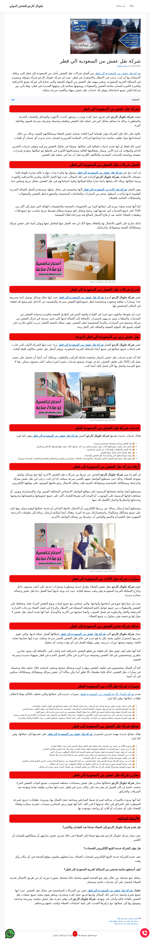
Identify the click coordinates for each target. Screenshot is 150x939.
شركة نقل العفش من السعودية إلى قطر (102, 466)
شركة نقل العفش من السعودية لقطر (101, 428)
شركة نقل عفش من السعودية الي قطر (118, 73)
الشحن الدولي (133, 918)
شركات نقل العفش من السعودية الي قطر (100, 165)
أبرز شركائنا (120, 6)
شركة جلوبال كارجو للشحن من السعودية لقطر (107, 694)
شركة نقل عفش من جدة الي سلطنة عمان (123, 921)
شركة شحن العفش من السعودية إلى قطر (100, 626)
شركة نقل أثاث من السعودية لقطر (102, 686)
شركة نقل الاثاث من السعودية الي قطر (99, 579)
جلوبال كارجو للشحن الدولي (26, 6)
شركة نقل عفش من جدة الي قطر (126, 923)
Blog (132, 6)
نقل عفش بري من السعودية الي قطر (112, 337)
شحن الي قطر (122, 918)
